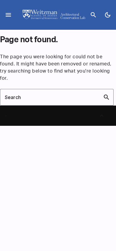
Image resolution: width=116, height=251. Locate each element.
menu (8, 14)
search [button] (106, 97)
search (93, 14)
